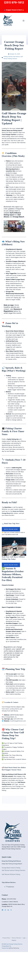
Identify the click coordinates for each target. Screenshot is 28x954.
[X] (11, 910)
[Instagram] (5, 910)
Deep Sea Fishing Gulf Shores (11, 861)
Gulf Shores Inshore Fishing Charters (13, 870)
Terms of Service (16, 938)
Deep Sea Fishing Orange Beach (12, 863)
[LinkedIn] (8, 910)
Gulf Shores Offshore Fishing (11, 874)
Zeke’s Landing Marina (12, 709)
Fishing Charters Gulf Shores (12, 56)
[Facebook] (2, 910)
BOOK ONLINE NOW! (11, 529)
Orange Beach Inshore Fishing (11, 868)
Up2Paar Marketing (13, 948)
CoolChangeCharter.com (18, 721)
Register (14, 940)
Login (24, 938)
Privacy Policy (6, 938)
